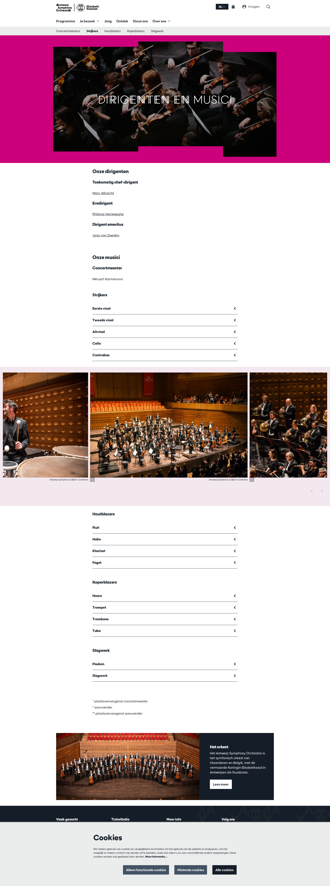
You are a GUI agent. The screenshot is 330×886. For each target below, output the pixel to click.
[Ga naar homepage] (77, 7)
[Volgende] (322, 491)
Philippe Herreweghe (108, 214)
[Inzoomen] (92, 479)
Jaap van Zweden (105, 235)
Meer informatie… (156, 856)
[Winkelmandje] (235, 7)
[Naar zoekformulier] (270, 7)
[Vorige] (311, 491)
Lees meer (221, 784)
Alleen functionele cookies (146, 870)
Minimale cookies (190, 870)
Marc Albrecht (103, 193)
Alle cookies (224, 870)
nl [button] (221, 6)
